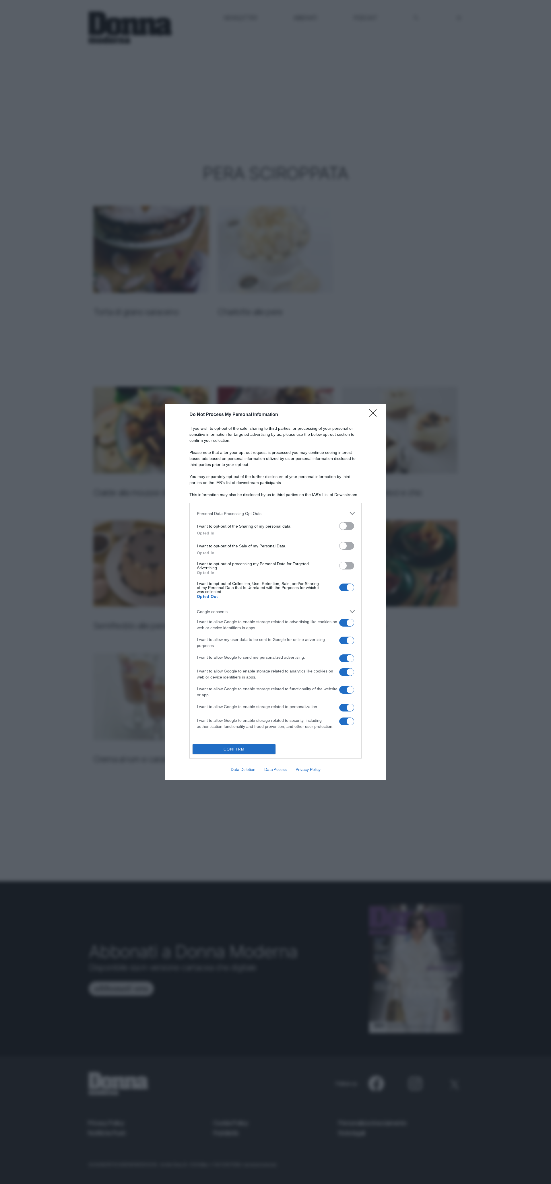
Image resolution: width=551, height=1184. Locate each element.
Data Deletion (243, 769)
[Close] (374, 414)
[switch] (346, 526)
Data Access (275, 769)
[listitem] (275, 513)
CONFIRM (234, 749)
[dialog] (275, 592)
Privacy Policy (308, 769)
